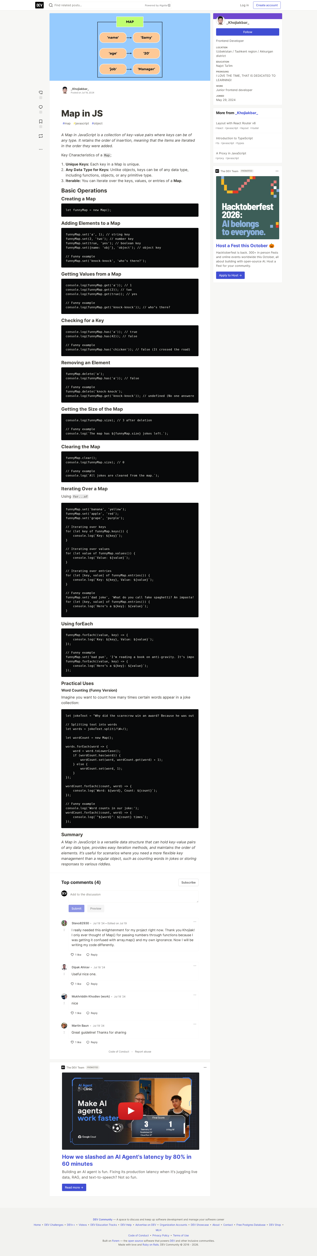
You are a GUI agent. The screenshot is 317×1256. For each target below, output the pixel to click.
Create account (267, 5)
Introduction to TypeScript (234, 140)
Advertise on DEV (145, 1224)
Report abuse (143, 1051)
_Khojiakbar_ (80, 89)
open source (135, 1240)
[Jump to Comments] (41, 109)
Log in (244, 5)
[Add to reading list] (41, 123)
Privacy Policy (160, 1235)
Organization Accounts (173, 1224)
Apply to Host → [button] (230, 275)
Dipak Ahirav (81, 967)
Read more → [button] (74, 1187)
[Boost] (41, 136)
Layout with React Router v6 (237, 125)
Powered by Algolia (156, 5)
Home (37, 1224)
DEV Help (126, 1224)
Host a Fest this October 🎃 (245, 245)
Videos (83, 1224)
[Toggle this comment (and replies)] (64, 930)
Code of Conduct (119, 1051)
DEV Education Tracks (103, 1224)
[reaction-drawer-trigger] (40, 94)
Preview (95, 908)
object (97, 123)
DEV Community (102, 1219)
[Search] (50, 5)
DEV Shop (275, 1224)
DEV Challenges (53, 1224)
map (67, 123)
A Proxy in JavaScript (230, 155)
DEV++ (71, 1224)
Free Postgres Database (250, 1224)
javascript (81, 123)
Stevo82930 (80, 923)
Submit (76, 908)
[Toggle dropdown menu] (195, 922)
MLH (158, 1230)
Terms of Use (181, 1235)
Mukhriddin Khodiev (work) (91, 996)
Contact (228, 1224)
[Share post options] (40, 149)
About (216, 1224)
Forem (115, 1240)
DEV (172, 1240)
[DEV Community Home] (39, 5)
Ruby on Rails (151, 1244)
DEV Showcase (200, 1224)
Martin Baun (80, 1025)
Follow (247, 32)
